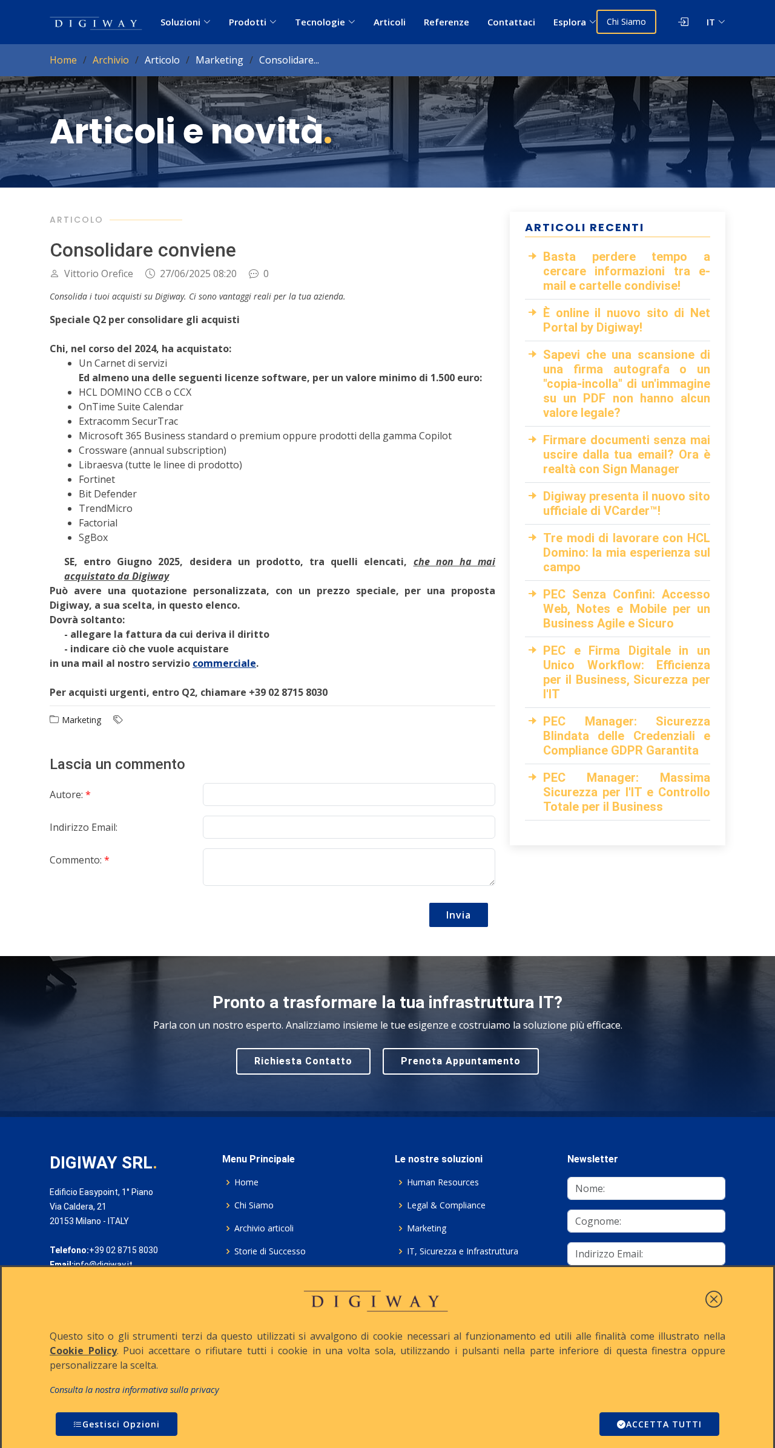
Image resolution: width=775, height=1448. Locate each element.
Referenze (446, 22)
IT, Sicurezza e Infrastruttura (462, 1251)
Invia (458, 915)
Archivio (111, 60)
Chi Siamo (626, 21)
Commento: (80, 860)
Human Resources (443, 1182)
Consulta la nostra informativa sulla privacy (134, 1389)
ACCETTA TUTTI (664, 1424)
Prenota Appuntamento (461, 1061)
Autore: (70, 794)
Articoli (390, 22)
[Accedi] (672, 21)
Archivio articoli (264, 1228)
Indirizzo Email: (83, 827)
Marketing (426, 1228)
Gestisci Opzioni (121, 1424)
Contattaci (511, 22)
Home (63, 60)
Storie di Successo (270, 1251)
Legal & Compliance (446, 1205)
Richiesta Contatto (303, 1061)
